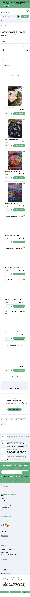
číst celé (17, 405)
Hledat (18, 16)
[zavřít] (28, 1)
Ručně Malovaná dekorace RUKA (11, 363)
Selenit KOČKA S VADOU (10, 107)
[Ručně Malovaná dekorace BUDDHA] (15, 224)
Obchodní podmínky (6, 503)
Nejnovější (4, 75)
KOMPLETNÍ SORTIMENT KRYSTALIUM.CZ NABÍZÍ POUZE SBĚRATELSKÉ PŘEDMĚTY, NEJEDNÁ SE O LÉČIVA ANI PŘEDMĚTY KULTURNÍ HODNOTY (15, 2)
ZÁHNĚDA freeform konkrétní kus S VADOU (14, 299)
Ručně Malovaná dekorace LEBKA (11, 203)
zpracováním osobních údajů (14, 476)
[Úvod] (6, 11)
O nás (3, 498)
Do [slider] (27, 50)
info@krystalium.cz (15, 388)
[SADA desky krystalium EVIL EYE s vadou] (15, 321)
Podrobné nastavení (15, 592)
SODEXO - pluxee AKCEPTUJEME (14, 400)
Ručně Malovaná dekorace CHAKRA (12, 267)
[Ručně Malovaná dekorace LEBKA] (15, 192)
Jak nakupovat (5, 500)
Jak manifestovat (5, 507)
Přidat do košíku (19, 113)
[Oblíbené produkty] (25, 6)
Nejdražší (17, 75)
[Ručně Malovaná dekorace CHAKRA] (15, 256)
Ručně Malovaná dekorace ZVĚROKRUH (13, 171)
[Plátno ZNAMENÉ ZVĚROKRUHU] (15, 128)
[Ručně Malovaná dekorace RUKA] (15, 353)
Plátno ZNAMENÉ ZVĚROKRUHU (11, 139)
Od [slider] (3, 50)
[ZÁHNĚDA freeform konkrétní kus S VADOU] (15, 289)
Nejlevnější (11, 75)
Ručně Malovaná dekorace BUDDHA (12, 235)
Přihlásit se (25, 472)
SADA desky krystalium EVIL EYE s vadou (13, 331)
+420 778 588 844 (6, 5)
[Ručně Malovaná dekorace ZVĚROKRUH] (15, 160)
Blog (3, 511)
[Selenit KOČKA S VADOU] (15, 96)
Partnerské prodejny (6, 505)
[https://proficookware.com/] (5, 536)
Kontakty (4, 509)
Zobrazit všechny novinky (14, 409)
